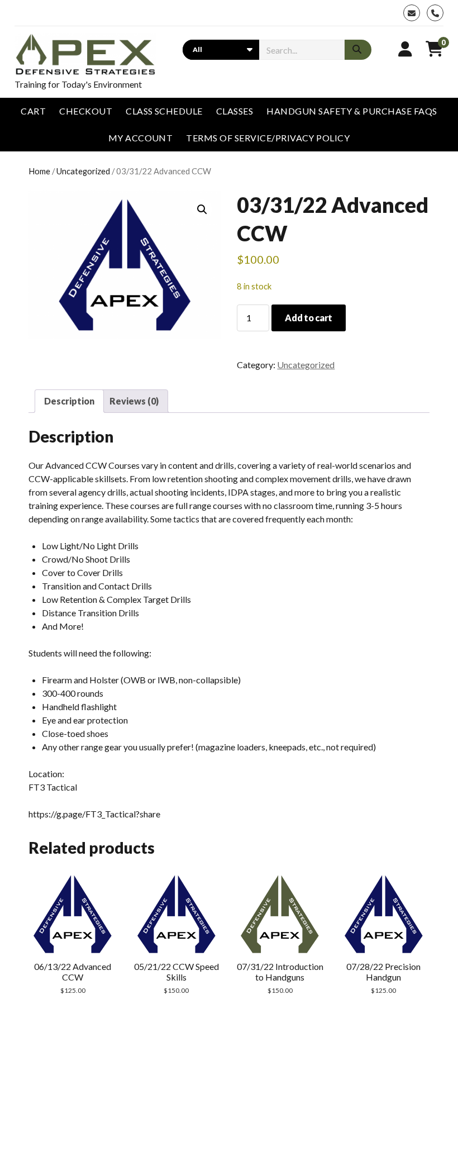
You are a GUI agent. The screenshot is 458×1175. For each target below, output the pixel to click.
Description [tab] (69, 401)
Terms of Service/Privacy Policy (268, 137)
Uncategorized (83, 171)
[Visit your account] (405, 48)
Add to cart (308, 317)
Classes (234, 111)
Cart (33, 111)
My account (140, 137)
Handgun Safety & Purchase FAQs (351, 111)
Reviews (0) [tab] (134, 401)
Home (39, 171)
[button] (202, 209)
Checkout (85, 111)
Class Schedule (164, 111)
